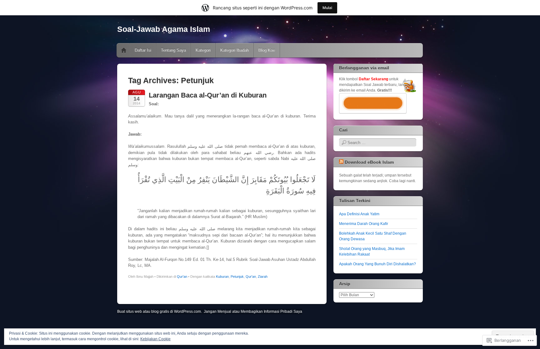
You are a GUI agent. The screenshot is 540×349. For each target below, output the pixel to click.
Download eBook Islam (369, 162)
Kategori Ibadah (234, 50)
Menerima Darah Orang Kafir (363, 224)
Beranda (124, 50)
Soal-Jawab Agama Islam (163, 29)
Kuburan (222, 276)
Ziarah (263, 276)
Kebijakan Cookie (155, 339)
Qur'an (182, 276)
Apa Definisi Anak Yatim (359, 214)
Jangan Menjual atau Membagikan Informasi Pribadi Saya (253, 311)
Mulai (327, 7)
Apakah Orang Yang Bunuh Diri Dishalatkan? (377, 264)
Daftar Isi (143, 50)
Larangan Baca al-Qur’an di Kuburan (208, 95)
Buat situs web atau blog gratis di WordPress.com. (159, 311)
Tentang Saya (173, 50)
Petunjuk (237, 276)
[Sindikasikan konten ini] (341, 162)
